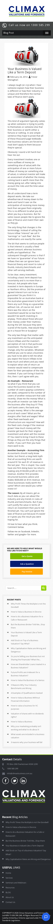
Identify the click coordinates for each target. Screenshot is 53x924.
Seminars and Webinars (16, 882)
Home (8, 873)
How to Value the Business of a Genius (27, 680)
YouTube (23, 780)
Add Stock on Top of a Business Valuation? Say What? (24, 642)
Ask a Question (27, 564)
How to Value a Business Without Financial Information (25, 699)
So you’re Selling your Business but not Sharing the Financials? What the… (28, 658)
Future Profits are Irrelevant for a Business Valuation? (25, 674)
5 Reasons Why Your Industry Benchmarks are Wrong (24, 687)
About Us (10, 897)
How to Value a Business (21, 721)
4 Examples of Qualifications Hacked (27, 693)
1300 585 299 (12, 768)
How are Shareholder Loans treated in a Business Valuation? (28, 666)
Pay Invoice (27, 571)
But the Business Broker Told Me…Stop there (28, 626)
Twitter (14, 780)
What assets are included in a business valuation (27, 736)
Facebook (5, 780)
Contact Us (10, 902)
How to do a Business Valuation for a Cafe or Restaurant (27, 618)
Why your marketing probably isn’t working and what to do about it (26, 728)
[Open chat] (46, 917)
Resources (10, 887)
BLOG (8, 892)
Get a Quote (27, 556)
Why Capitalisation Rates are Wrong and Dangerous (28, 650)
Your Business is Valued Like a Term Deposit (26, 634)
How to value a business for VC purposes (24, 707)
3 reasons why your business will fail (26, 742)
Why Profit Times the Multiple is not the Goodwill (28, 605)
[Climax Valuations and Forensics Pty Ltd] (26, 10)
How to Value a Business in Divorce (26, 611)
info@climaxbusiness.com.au (19, 773)
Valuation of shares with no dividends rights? (27, 715)
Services (9, 877)
